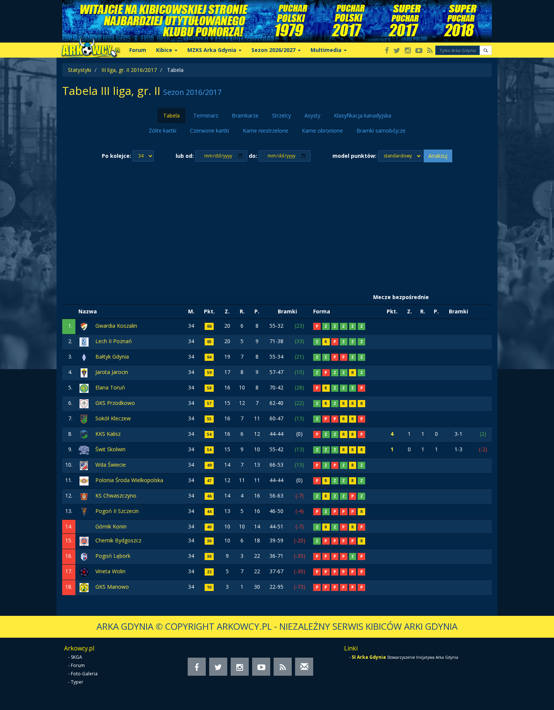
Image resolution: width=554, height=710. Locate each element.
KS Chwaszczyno (115, 495)
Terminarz (205, 115)
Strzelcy (281, 115)
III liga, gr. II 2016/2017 (129, 69)
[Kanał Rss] (430, 51)
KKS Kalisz (108, 433)
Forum (137, 49)
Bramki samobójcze (381, 130)
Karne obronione (322, 130)
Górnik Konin (111, 526)
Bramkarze (245, 115)
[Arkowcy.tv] (419, 51)
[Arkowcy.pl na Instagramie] (407, 51)
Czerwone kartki (209, 130)
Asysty (312, 115)
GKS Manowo (112, 586)
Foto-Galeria (84, 673)
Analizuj (438, 155)
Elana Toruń (110, 387)
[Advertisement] (277, 226)
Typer (77, 682)
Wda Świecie (110, 464)
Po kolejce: (116, 155)
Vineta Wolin (110, 571)
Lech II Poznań (113, 341)
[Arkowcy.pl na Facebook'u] (387, 51)
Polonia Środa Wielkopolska (129, 480)
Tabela (171, 115)
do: (253, 155)
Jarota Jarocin (111, 372)
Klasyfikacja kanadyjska (362, 115)
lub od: (185, 155)
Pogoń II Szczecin (117, 511)
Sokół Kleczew (113, 418)
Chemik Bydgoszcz (118, 540)
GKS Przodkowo (115, 402)
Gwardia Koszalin (116, 325)
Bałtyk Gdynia (112, 356)
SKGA (76, 657)
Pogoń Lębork (112, 555)
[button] (485, 50)
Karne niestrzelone (265, 130)
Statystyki (79, 69)
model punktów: (354, 155)
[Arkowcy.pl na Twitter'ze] (396, 51)
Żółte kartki (162, 130)
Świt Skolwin (110, 449)
